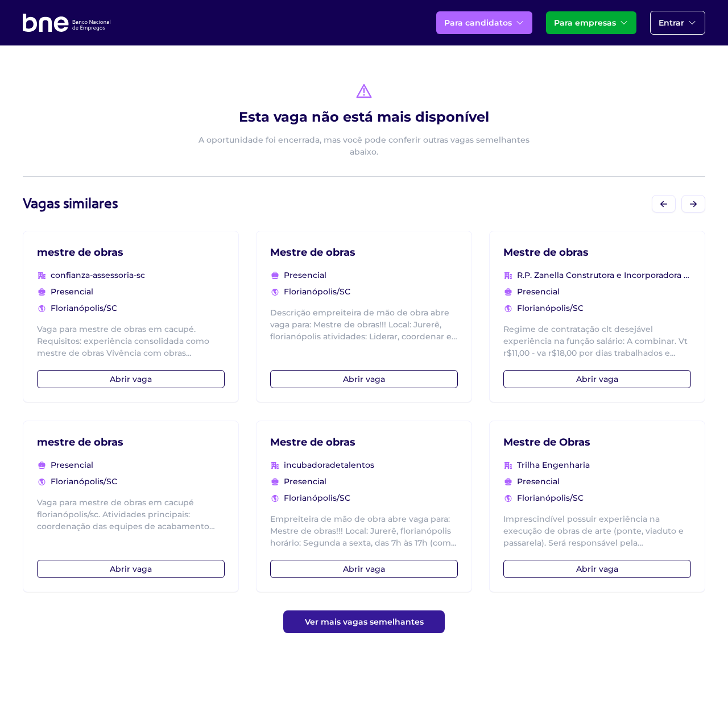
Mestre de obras (312, 252)
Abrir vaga (131, 379)
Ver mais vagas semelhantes (364, 622)
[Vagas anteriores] (664, 204)
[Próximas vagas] (693, 204)
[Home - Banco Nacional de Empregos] (66, 23)
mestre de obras (80, 252)
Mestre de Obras (546, 442)
